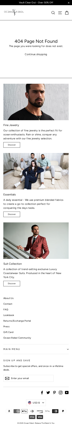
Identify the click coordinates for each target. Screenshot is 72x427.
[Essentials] (36, 171)
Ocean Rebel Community (17, 337)
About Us (8, 298)
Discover (12, 145)
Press (6, 326)
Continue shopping (36, 54)
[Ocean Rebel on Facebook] (42, 392)
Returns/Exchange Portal (17, 320)
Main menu (11, 349)
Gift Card (8, 332)
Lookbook (8, 315)
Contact (7, 303)
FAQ (5, 309)
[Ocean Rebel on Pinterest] (54, 392)
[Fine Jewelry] (36, 102)
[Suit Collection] (36, 240)
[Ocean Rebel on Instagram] (60, 392)
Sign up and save (17, 360)
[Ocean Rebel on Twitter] (48, 392)
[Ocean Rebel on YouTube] (67, 392)
